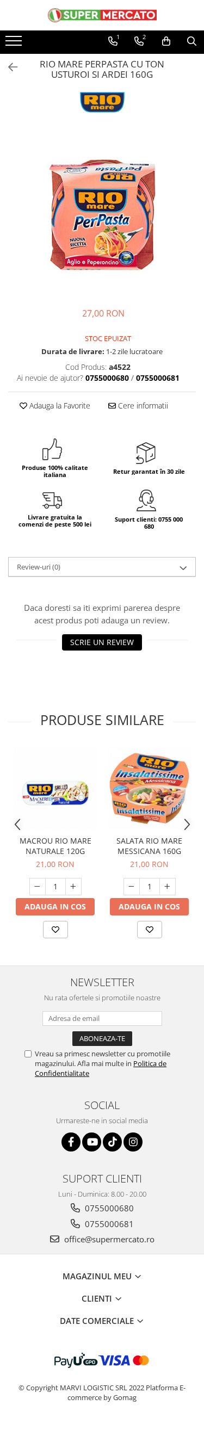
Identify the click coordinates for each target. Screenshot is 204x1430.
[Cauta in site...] (192, 41)
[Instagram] (133, 1142)
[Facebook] (71, 1142)
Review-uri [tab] (38, 567)
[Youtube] (91, 1142)
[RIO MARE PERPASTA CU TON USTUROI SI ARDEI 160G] (102, 214)
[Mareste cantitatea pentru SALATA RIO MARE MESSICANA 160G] (167, 886)
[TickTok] (112, 1142)
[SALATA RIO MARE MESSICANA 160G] (149, 788)
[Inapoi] (8, 67)
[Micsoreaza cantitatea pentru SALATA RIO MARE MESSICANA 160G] (131, 886)
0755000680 (108, 1208)
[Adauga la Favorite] (55, 929)
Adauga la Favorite (58, 405)
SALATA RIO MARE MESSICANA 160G (149, 845)
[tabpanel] (102, 214)
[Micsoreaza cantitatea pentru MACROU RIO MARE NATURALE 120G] (37, 886)
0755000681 (108, 1223)
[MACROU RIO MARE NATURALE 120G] (55, 788)
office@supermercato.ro (108, 1239)
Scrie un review (102, 642)
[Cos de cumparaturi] (166, 41)
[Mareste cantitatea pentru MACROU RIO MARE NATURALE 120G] (73, 886)
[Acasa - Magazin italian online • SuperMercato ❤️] (102, 15)
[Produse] (14, 44)
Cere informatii (142, 405)
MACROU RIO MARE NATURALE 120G (55, 845)
